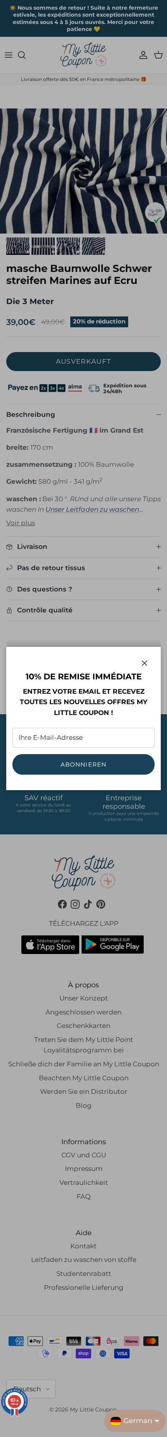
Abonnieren (84, 764)
